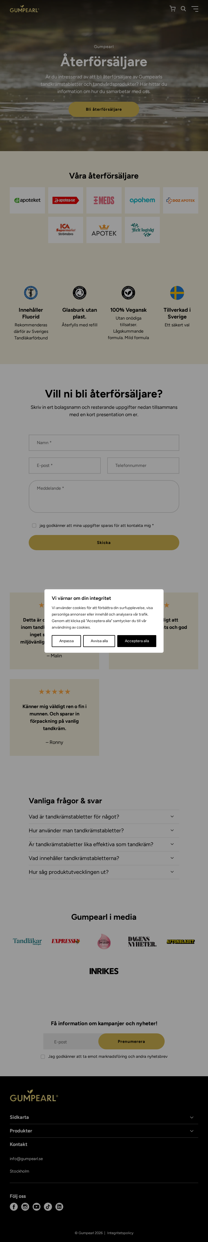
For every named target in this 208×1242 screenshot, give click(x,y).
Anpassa (66, 641)
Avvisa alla (99, 641)
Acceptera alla (137, 641)
